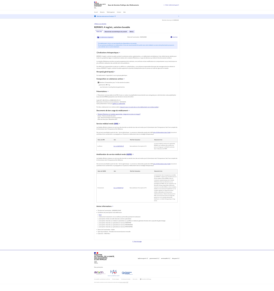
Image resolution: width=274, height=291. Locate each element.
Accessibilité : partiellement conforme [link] (102, 279)
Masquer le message (179, 16)
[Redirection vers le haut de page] (120, 53)
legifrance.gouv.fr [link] (142, 258)
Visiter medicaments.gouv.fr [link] (172, 5)
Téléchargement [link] (111, 12)
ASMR (129, 154)
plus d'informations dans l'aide (161, 132)
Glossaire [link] (102, 12)
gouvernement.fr (154, 258)
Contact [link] (119, 12)
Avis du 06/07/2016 (118, 146)
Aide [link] (124, 12)
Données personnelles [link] (125, 279)
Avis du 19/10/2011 (118, 188)
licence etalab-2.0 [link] (123, 282)
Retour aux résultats (100, 24)
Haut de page (138, 241)
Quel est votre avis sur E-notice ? (105, 16)
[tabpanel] (137, 136)
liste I (100, 215)
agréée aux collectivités (118, 103)
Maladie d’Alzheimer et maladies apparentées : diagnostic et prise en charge (118, 114)
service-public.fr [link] (165, 258)
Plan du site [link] (135, 279)
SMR (116, 124)
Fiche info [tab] (99, 31)
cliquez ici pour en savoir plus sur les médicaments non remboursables (139, 107)
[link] (123, 5)
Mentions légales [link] (115, 279)
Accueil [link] (96, 12)
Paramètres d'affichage (146, 279)
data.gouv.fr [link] (175, 258)
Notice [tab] (131, 31)
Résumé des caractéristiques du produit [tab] (116, 31)
